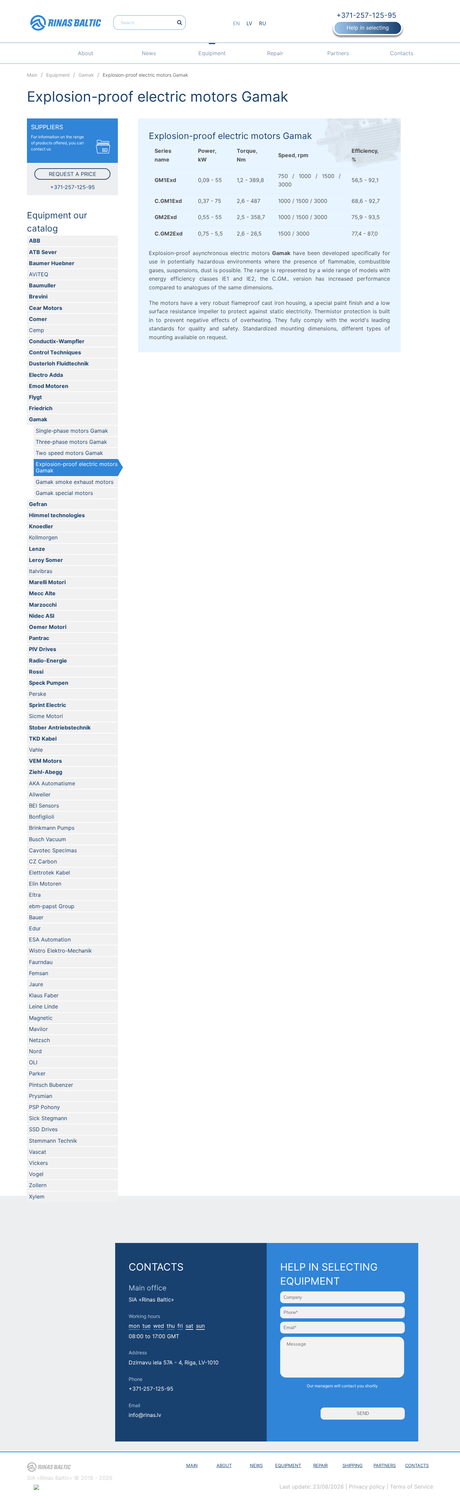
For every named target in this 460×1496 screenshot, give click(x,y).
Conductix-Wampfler (57, 341)
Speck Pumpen (48, 682)
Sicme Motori (46, 716)
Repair (275, 53)
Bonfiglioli (41, 816)
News (149, 53)
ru (262, 23)
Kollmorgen (43, 537)
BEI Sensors (44, 805)
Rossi (36, 671)
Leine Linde (43, 1006)
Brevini (38, 296)
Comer (38, 319)
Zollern (37, 1185)
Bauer (36, 917)
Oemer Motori (47, 627)
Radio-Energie (48, 660)
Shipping (352, 1465)
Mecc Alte (42, 593)
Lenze (37, 548)
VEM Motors (45, 760)
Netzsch (39, 1040)
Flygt (35, 397)
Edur (35, 928)
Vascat (37, 1151)
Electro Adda (46, 374)
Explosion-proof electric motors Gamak (77, 467)
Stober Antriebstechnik (60, 727)
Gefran (38, 504)
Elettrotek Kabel (49, 872)
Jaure (36, 984)
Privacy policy (367, 1486)
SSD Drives (43, 1129)
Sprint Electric (47, 705)
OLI (33, 1062)
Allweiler (40, 794)
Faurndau (41, 962)
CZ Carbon (43, 861)
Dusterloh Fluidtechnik (59, 363)
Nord (35, 1051)
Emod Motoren (48, 386)
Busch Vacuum (47, 839)
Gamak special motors (64, 493)
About (85, 53)
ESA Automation (50, 939)
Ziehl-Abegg (45, 772)
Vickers (38, 1163)
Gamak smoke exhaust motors (74, 481)
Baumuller (42, 285)
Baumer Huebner (51, 263)
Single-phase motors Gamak (72, 430)
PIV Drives (42, 649)
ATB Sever (43, 252)
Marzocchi (43, 604)
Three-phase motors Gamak (71, 441)
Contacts (401, 53)
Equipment (212, 53)
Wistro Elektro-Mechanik (60, 950)
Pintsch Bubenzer (51, 1084)
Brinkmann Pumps (51, 827)
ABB (34, 240)
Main (192, 1465)
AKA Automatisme (52, 783)
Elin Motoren (45, 883)
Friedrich (41, 408)
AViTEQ (38, 274)
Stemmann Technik (53, 1140)
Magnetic (41, 1017)
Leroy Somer (46, 560)
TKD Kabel (43, 738)
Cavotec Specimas (53, 850)
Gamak (38, 419)
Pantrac (39, 638)
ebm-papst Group (51, 906)
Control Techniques (55, 352)
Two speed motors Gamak (69, 453)
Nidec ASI (41, 615)
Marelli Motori (47, 582)
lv (249, 23)
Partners (338, 53)
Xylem (36, 1196)
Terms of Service (411, 1486)
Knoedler (41, 526)
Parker (37, 1073)
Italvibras (40, 571)
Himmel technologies (57, 515)
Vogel (36, 1174)
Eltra (35, 894)
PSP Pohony (44, 1107)
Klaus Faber (44, 995)
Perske (37, 693)
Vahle (36, 749)
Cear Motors (45, 308)
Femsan (38, 973)
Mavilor (38, 1029)
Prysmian (40, 1096)
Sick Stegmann (48, 1118)
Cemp (36, 330)
